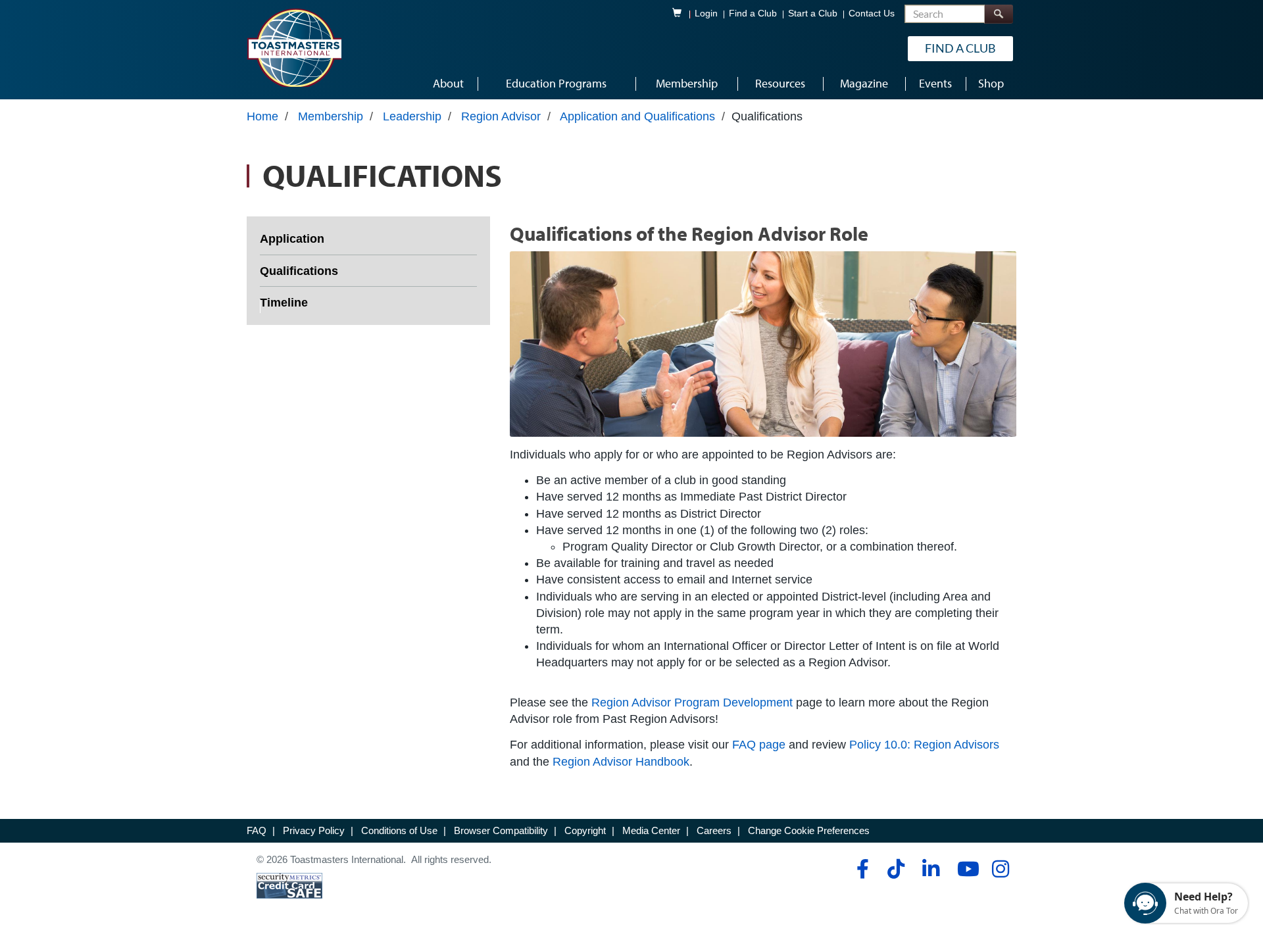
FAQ (256, 830)
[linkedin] (930, 868)
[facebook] (861, 868)
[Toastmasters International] (294, 47)
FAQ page (758, 744)
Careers (714, 830)
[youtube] (965, 868)
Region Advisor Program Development (692, 702)
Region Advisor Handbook (621, 761)
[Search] (998, 14)
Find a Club (753, 13)
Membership (330, 116)
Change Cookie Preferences (809, 830)
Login (706, 13)
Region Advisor (501, 116)
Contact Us (872, 13)
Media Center (651, 830)
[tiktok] (895, 868)
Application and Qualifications (637, 116)
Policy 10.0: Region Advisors (924, 744)
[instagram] (1000, 868)
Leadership (412, 116)
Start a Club (812, 13)
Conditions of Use (399, 830)
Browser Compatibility (501, 830)
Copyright (585, 830)
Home (262, 116)
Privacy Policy (314, 830)
